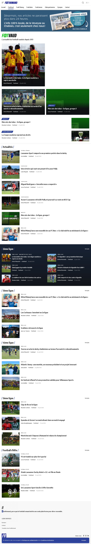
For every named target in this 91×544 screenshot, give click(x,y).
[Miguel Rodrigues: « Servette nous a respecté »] (11, 187)
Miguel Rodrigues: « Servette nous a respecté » (39, 184)
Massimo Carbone (6, 125)
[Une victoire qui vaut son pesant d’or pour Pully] (11, 172)
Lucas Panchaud (52, 111)
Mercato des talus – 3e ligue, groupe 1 (16, 122)
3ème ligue (8, 290)
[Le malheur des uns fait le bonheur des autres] (6, 278)
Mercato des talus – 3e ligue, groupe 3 (62, 108)
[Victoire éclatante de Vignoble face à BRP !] (51, 268)
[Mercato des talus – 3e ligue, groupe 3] (67, 102)
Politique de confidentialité (29, 540)
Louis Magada (24, 171)
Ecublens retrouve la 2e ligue (32, 328)
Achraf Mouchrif (8, 83)
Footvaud (14, 270)
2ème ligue (8, 249)
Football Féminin (25, 150)
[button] (84, 540)
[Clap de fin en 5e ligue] (11, 408)
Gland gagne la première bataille (22, 267)
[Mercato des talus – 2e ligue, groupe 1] (11, 218)
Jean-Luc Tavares (25, 331)
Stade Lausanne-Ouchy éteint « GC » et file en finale (40, 472)
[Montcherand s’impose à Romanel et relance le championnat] (11, 439)
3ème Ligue (23, 228)
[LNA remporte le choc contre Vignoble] (51, 278)
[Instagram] (86, 536)
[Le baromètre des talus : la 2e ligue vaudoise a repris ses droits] (23, 64)
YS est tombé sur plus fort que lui (33, 457)
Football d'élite (10, 450)
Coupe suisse (24, 166)
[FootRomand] (11, 2)
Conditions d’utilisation (47, 540)
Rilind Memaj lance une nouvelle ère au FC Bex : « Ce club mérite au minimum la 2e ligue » (54, 230)
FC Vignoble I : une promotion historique (70, 257)
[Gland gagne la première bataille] (6, 268)
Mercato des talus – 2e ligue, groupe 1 (35, 215)
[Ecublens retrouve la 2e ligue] (11, 331)
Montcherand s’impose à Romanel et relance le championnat (44, 435)
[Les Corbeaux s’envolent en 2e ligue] (11, 315)
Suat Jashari (24, 367)
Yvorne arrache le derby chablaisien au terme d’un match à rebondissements (23, 107)
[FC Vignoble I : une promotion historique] (51, 258)
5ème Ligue (23, 401)
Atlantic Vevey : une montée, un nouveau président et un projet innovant (49, 364)
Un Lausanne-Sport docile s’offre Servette (37, 487)
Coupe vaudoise (7, 131)
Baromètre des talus (19, 74)
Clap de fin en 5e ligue (29, 404)
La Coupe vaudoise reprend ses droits (16, 135)
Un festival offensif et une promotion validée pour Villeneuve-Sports (47, 380)
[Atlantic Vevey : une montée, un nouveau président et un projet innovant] (11, 368)
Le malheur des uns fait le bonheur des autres (26, 277)
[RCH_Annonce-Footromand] (45, 21)
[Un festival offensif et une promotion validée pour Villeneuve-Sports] (11, 383)
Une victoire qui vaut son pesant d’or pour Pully (39, 169)
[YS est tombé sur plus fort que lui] (11, 460)
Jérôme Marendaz (61, 259)
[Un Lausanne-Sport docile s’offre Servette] (11, 491)
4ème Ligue (8, 103)
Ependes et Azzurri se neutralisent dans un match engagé (43, 420)
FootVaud (15, 83)
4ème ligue (8, 343)
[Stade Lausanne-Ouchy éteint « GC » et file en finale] (11, 475)
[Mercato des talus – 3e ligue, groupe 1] (80, 123)
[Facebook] (84, 536)
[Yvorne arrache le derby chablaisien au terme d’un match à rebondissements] (11, 352)
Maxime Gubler (15, 280)
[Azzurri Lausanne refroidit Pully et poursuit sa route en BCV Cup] (11, 203)
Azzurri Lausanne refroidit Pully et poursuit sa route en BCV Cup (45, 200)
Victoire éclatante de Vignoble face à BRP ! (70, 267)
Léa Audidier (24, 156)
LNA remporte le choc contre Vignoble (69, 277)
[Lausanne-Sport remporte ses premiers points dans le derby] (11, 156)
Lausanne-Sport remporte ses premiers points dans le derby (44, 153)
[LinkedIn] (88, 536)
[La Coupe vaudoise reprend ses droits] (80, 136)
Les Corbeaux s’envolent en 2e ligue (34, 312)
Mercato (51, 105)
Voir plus (87, 249)
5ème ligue (8, 398)
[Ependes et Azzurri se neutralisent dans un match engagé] (11, 423)
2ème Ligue (7, 74)
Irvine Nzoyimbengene (26, 423)
